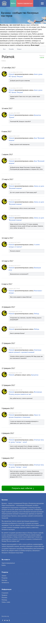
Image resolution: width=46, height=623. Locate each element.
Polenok (11, 74)
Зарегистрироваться (24, 3)
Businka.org (5, 616)
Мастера (4, 580)
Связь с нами (6, 602)
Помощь (4, 600)
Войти (13, 3)
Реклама (4, 597)
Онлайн (11, 49)
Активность (5, 582)
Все (4, 49)
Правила (4, 595)
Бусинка (4, 3)
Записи (4, 576)
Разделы (4, 578)
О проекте (5, 593)
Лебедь (36, 314)
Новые (19, 49)
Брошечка (34, 375)
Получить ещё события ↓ (23, 488)
